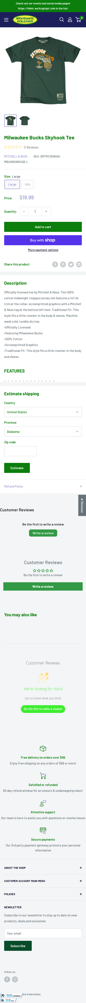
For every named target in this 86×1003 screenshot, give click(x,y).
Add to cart (43, 227)
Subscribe (17, 946)
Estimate (17, 468)
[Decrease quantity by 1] (24, 211)
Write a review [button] (43, 586)
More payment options (43, 250)
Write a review (43, 533)
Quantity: (10, 211)
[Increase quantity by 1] (46, 211)
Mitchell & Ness (15, 156)
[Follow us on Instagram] (15, 979)
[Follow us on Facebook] (7, 979)
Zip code (10, 442)
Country (9, 403)
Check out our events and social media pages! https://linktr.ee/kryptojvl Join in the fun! (43, 6)
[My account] (70, 19)
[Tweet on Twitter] (71, 264)
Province (10, 422)
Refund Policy (13, 486)
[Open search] (61, 19)
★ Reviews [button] (82, 505)
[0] (78, 19)
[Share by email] (79, 264)
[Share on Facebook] (55, 264)
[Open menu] (6, 19)
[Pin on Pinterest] (63, 264)
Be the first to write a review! (43, 709)
